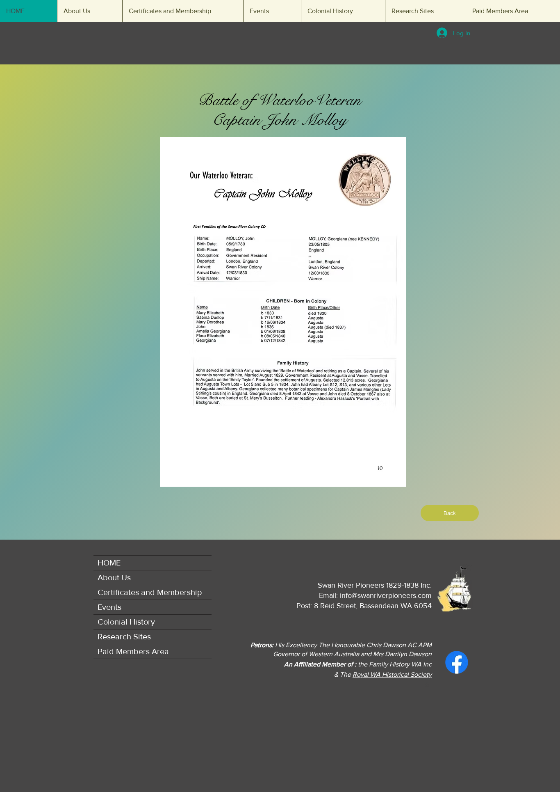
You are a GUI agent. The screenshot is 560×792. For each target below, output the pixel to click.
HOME (109, 562)
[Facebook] (457, 662)
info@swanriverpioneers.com (386, 595)
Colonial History (126, 621)
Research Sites (124, 636)
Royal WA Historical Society (392, 674)
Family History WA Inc (400, 664)
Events (109, 606)
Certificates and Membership (150, 592)
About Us (114, 577)
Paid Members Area (133, 651)
